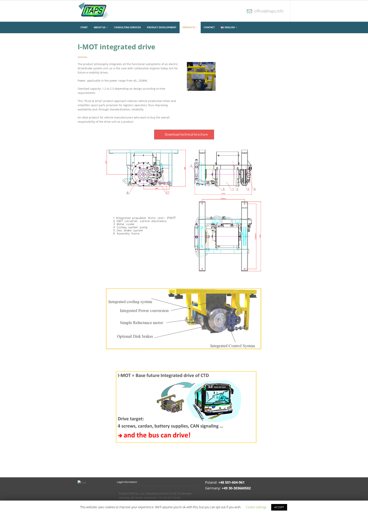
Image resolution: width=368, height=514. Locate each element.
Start (84, 27)
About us (99, 27)
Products (188, 27)
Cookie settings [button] (256, 507)
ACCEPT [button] (279, 507)
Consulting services (127, 27)
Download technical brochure (186, 134)
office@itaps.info (268, 11)
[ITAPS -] (93, 11)
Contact (209, 27)
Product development (161, 27)
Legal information (127, 482)
